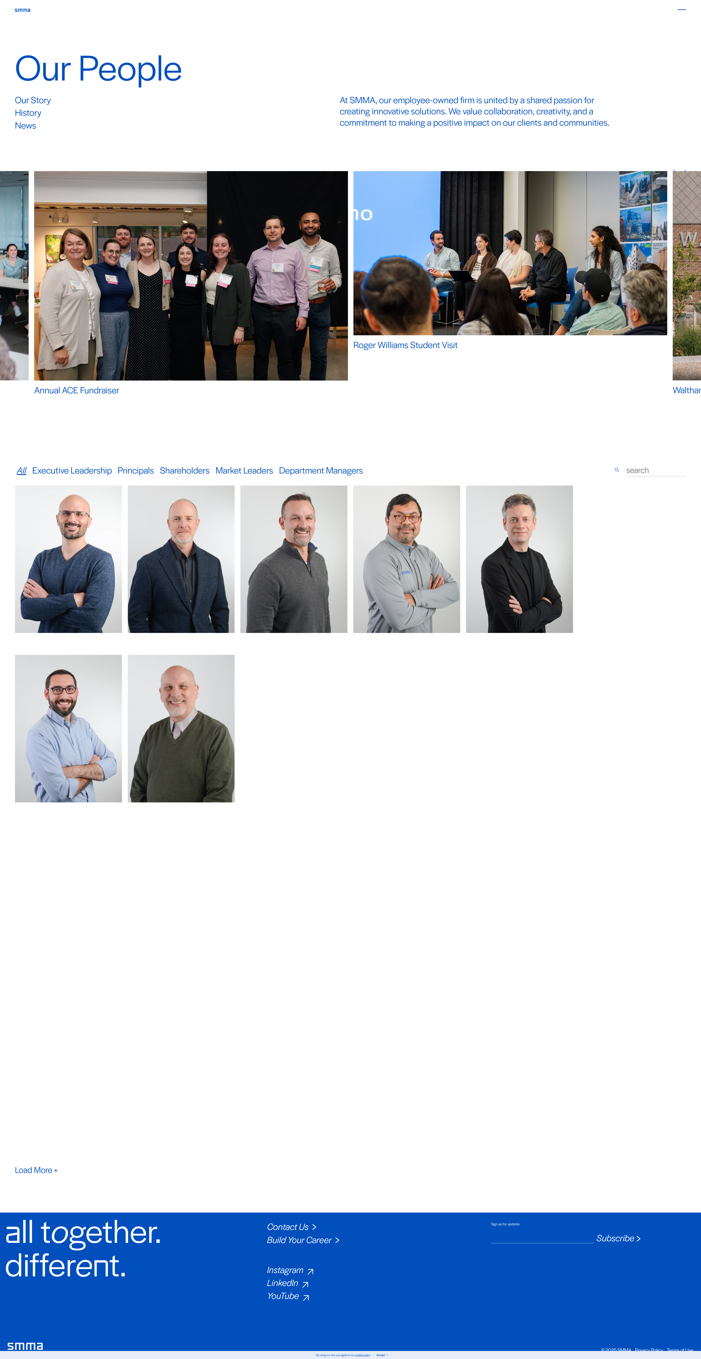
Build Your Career (299, 1239)
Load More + (36, 1169)
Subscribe (615, 1237)
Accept (380, 1355)
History (28, 112)
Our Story (33, 99)
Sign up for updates (505, 1224)
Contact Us (288, 1226)
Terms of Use (680, 1350)
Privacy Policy (649, 1350)
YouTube (283, 1295)
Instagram (285, 1269)
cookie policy (362, 1355)
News (25, 125)
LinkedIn (282, 1282)
